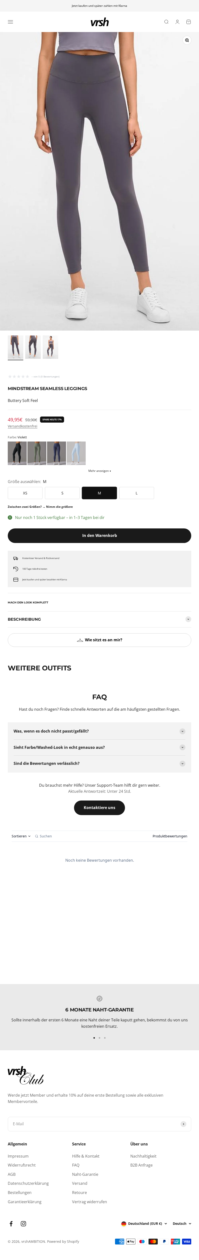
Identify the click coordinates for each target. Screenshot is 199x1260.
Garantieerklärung (24, 1201)
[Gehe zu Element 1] (15, 347)
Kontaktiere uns (99, 807)
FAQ (75, 1165)
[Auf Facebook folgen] (11, 1223)
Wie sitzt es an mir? (103, 640)
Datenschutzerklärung (28, 1183)
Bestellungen (20, 1192)
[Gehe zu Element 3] (50, 347)
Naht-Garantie (85, 1174)
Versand (79, 1183)
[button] (17, 453)
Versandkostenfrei (22, 426)
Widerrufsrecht (22, 1165)
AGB (12, 1174)
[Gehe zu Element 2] (33, 347)
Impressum (18, 1156)
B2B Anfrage (141, 1165)
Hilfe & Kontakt (86, 1156)
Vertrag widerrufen (89, 1201)
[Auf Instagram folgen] (23, 1223)
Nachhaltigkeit (143, 1156)
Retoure (79, 1192)
